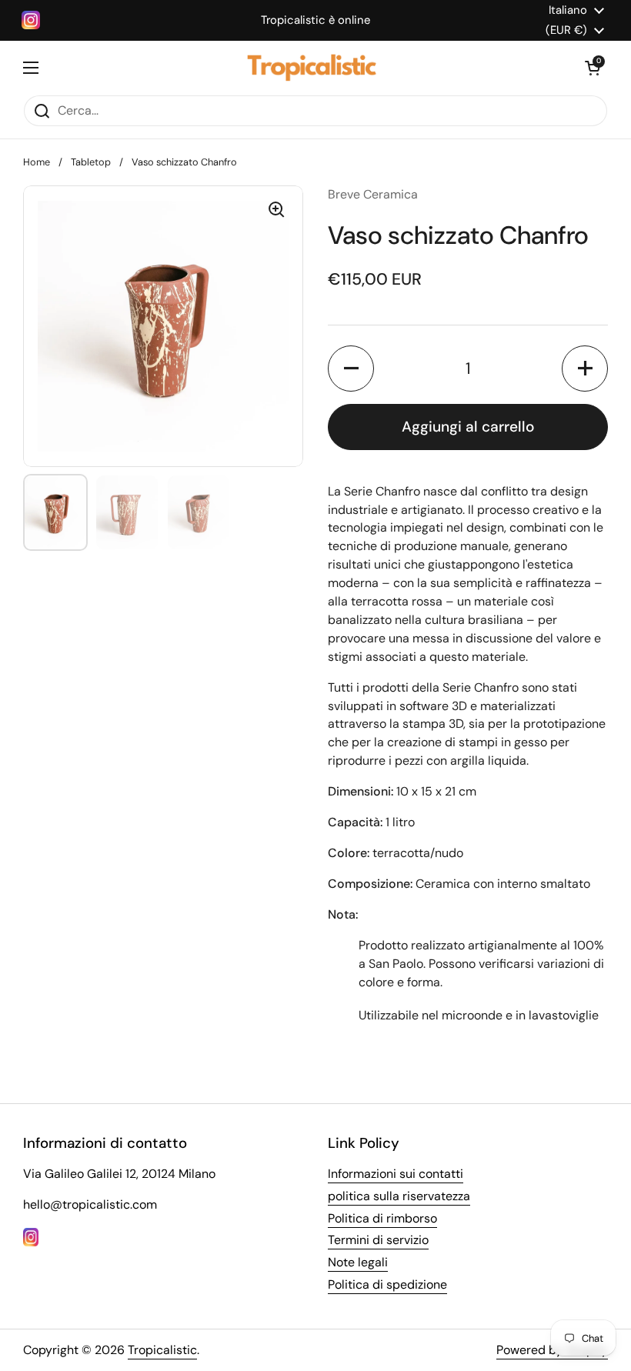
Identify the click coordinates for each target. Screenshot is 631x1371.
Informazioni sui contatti (395, 1174)
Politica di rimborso (382, 1218)
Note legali (358, 1262)
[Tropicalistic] (311, 68)
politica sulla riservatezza (399, 1196)
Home (36, 161)
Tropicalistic (162, 1350)
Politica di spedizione (387, 1284)
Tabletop (91, 161)
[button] (592, 67)
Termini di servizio (378, 1240)
